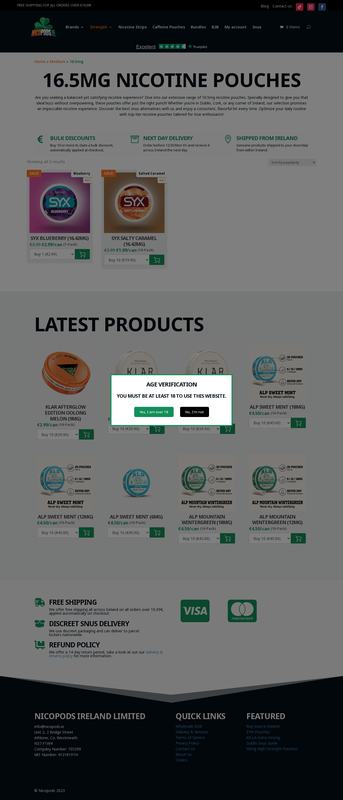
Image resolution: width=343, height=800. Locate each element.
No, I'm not (194, 412)
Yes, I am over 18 (154, 412)
